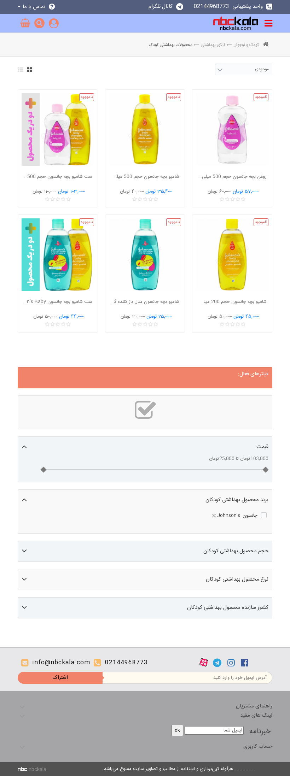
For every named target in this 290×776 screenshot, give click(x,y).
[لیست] (20, 69)
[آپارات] (203, 662)
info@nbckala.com (61, 663)
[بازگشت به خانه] (265, 45)
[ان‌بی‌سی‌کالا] (236, 23)
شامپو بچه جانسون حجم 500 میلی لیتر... (145, 177)
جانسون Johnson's (234, 515)
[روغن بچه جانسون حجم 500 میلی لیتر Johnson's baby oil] (232, 129)
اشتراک (60, 677)
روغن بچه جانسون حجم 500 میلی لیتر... (232, 177)
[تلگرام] (217, 662)
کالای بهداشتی (213, 44)
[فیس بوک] (244, 662)
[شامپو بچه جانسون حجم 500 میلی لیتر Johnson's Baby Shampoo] (145, 129)
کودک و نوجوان (246, 44)
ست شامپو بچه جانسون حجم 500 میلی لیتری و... (57, 177)
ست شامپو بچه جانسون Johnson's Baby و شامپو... (57, 302)
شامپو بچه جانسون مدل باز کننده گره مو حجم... (145, 302)
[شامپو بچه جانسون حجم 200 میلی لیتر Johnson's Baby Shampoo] (232, 254)
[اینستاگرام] (231, 662)
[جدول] (29, 69)
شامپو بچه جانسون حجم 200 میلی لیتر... (232, 302)
